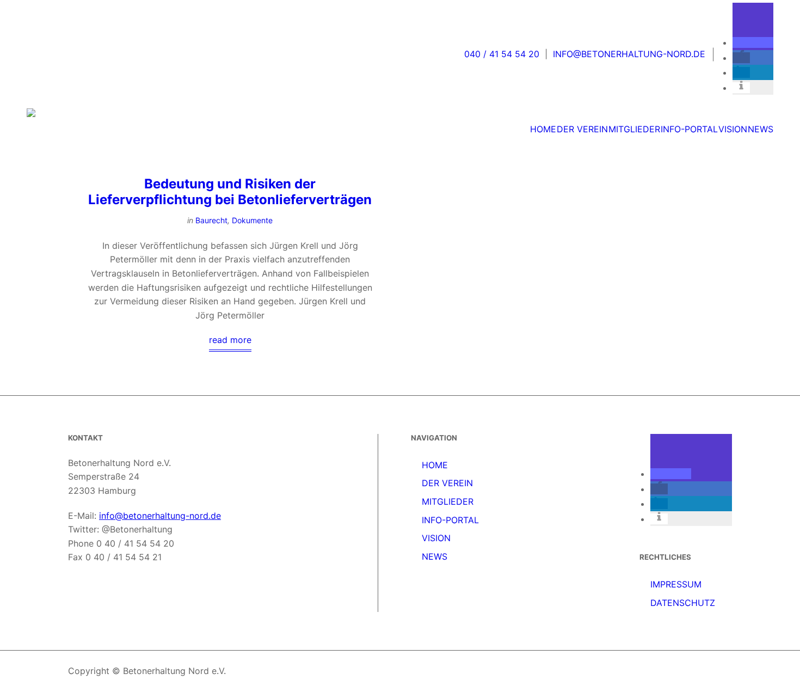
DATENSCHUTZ (682, 602)
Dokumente (252, 220)
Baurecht (211, 220)
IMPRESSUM (675, 584)
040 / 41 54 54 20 (501, 53)
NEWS (434, 556)
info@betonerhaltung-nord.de (160, 515)
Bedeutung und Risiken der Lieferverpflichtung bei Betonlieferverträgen (230, 191)
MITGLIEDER (447, 501)
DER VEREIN (447, 482)
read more (230, 339)
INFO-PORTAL (450, 520)
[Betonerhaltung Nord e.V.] (107, 124)
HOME (435, 465)
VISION (436, 537)
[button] (753, 42)
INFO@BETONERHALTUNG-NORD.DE (629, 53)
